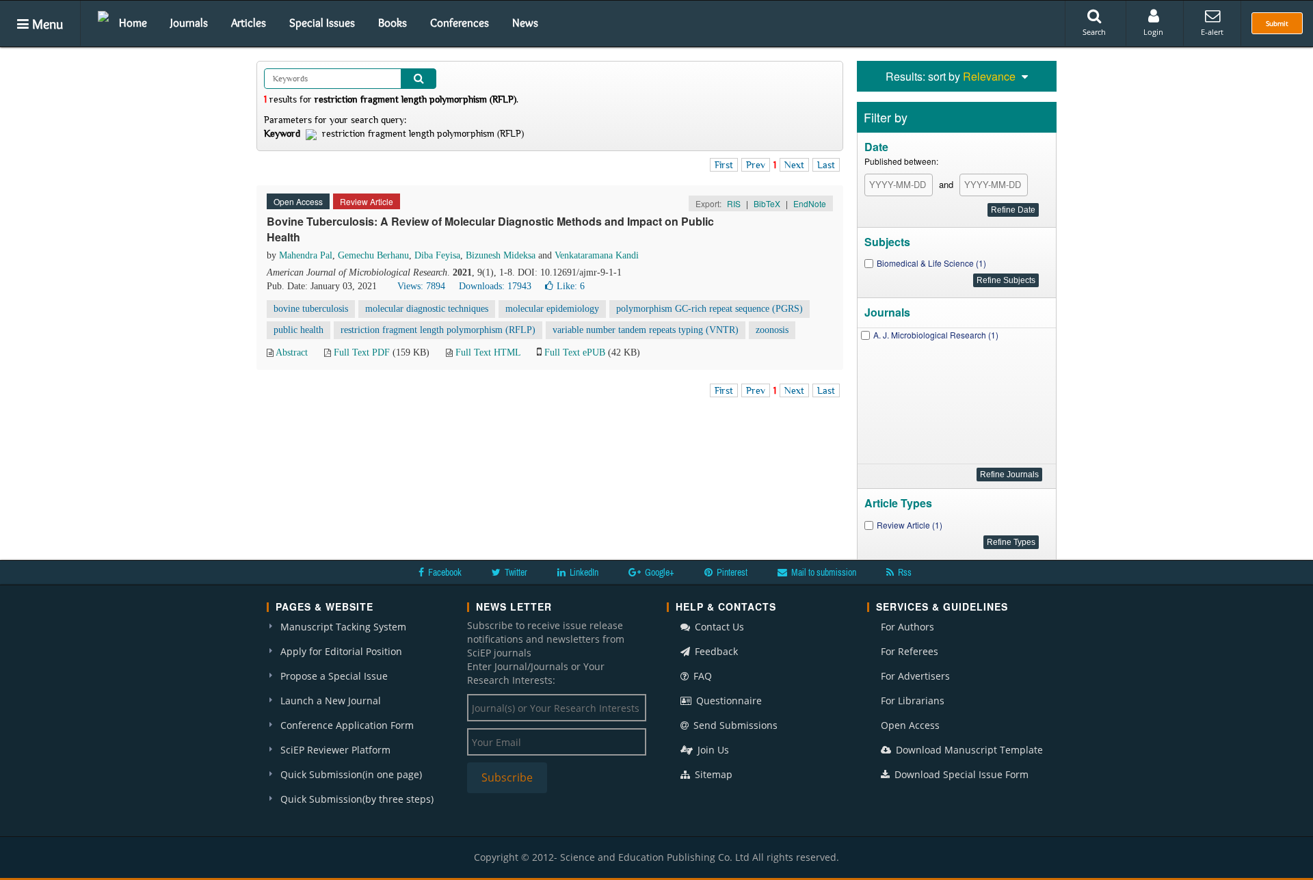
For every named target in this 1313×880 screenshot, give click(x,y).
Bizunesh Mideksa (500, 255)
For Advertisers (915, 675)
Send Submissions (734, 725)
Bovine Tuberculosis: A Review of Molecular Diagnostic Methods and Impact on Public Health (490, 229)
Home (133, 22)
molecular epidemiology (552, 309)
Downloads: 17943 (495, 286)
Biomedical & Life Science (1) (931, 263)
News (525, 22)
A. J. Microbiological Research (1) (935, 335)
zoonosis (772, 330)
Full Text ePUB (574, 352)
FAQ (701, 675)
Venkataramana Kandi (597, 255)
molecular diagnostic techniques (426, 309)
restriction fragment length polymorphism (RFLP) (438, 330)
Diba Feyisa (437, 255)
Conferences (459, 22)
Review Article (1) (909, 525)
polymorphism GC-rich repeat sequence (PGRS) (709, 309)
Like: (571, 286)
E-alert (1212, 32)
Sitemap (712, 774)
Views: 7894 (421, 286)
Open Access (910, 725)
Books (392, 22)
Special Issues (322, 22)
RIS (734, 203)
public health (298, 330)
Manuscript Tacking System (343, 626)
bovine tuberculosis (311, 309)
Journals (189, 22)
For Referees (909, 651)
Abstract (292, 352)
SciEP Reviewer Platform (335, 749)
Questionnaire (727, 700)
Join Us (712, 749)
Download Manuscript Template (968, 749)
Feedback (715, 651)
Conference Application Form (347, 725)
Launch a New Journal (330, 700)
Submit (1277, 23)
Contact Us (718, 626)
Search (1094, 32)
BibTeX (767, 203)
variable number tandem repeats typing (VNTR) (646, 330)
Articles (248, 22)
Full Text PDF (362, 352)
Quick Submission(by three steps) (357, 798)
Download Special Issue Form (960, 774)
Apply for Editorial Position (341, 651)
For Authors (907, 626)
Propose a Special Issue (334, 675)
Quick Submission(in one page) (351, 774)
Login (1153, 32)
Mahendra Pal (305, 255)
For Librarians (912, 700)
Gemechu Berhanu (373, 255)
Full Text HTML (487, 352)
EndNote (809, 203)
